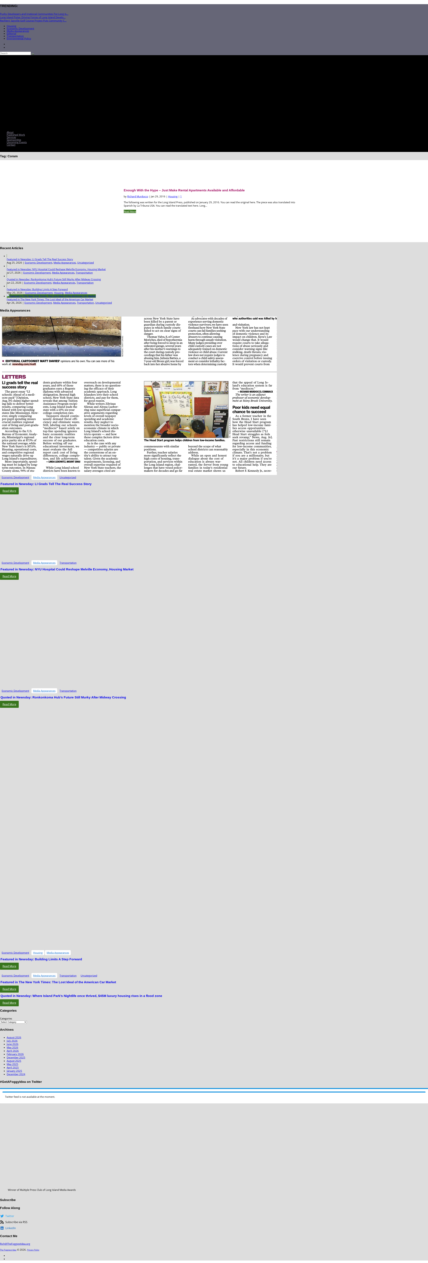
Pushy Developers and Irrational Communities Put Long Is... (34, 14)
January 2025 (14, 1070)
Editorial (11, 33)
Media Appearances (18, 31)
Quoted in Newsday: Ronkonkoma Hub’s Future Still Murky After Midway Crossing (54, 279)
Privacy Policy (33, 1249)
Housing (11, 26)
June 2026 (12, 1044)
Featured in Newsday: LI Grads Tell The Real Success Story (40, 259)
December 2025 (16, 1057)
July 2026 (12, 1040)
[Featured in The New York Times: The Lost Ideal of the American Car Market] (51, 296)
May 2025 (12, 1064)
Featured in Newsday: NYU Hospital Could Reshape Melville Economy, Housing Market (56, 269)
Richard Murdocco (137, 196)
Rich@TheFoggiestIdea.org (15, 1243)
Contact (11, 144)
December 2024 (16, 1074)
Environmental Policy (19, 38)
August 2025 (14, 1060)
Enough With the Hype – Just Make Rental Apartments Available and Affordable (184, 190)
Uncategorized (85, 262)
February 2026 (15, 1054)
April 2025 (13, 1067)
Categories (6, 1018)
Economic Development (20, 28)
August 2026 (14, 1037)
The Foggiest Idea (8, 1249)
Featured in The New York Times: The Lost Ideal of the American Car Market (50, 299)
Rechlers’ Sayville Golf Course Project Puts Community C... (33, 20)
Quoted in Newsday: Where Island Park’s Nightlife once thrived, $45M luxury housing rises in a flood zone (81, 996)
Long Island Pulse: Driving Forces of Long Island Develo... (33, 17)
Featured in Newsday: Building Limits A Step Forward (37, 289)
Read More (130, 211)
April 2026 (13, 1050)
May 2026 (12, 1047)
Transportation (15, 36)
